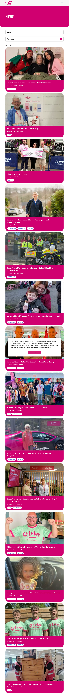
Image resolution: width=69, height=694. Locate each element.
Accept (34, 352)
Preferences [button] (46, 347)
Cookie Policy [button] (54, 345)
